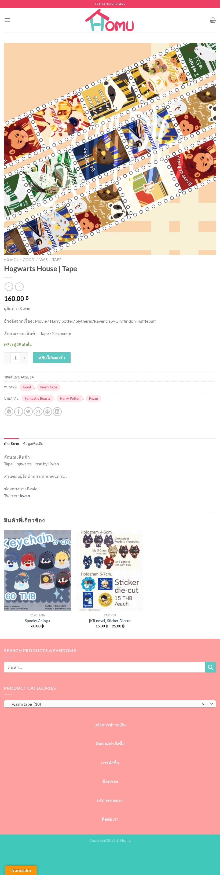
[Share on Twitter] (28, 411)
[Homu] (110, 20)
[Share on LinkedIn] (57, 411)
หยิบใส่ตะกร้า (51, 357)
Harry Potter (70, 398)
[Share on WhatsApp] (9, 411)
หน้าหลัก (11, 260)
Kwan (93, 398)
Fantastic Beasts (37, 398)
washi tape (50, 260)
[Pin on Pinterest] (47, 411)
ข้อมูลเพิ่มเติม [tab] (33, 444)
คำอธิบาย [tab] (11, 444)
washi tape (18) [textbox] (107, 704)
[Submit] (210, 667)
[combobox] (110, 704)
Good (28, 260)
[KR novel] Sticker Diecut (110, 620)
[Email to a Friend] (38, 411)
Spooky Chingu (37, 620)
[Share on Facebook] (18, 411)
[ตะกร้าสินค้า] (213, 20)
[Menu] (7, 20)
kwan (25, 495)
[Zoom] (11, 248)
